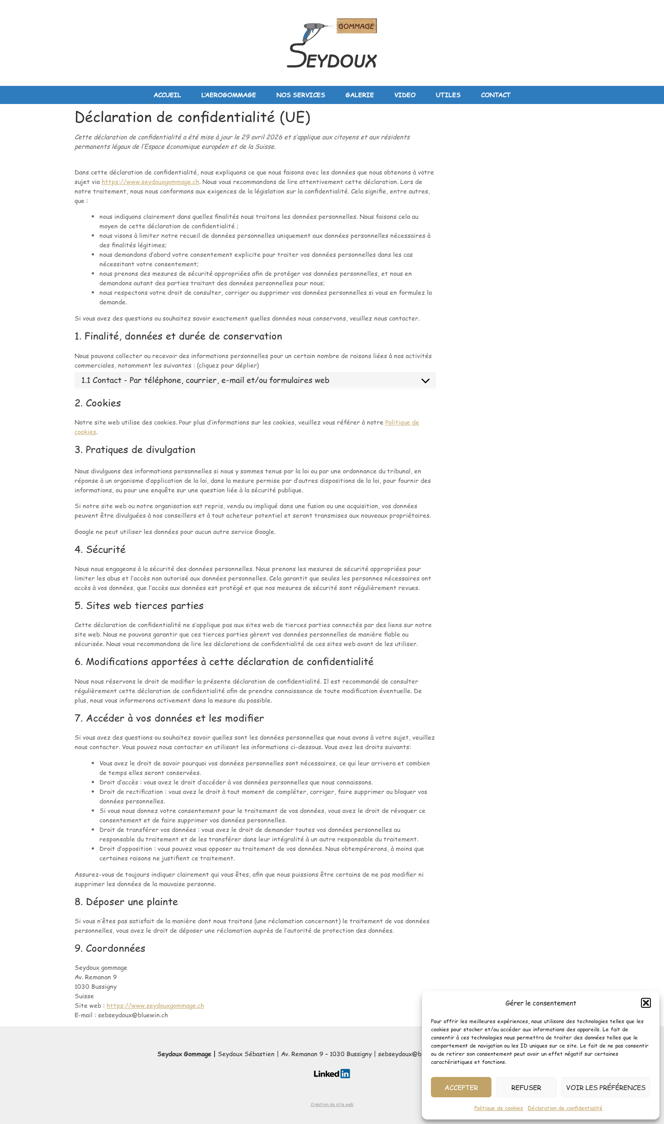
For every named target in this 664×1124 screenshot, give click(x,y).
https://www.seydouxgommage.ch (150, 181)
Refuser (526, 1087)
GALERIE (360, 94)
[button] (645, 1002)
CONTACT (496, 94)
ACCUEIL (167, 94)
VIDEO (405, 94)
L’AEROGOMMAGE (228, 94)
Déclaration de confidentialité (565, 1107)
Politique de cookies (498, 1107)
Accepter (461, 1087)
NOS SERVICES (300, 94)
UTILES (448, 94)
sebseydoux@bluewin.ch (413, 1053)
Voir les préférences (605, 1087)
